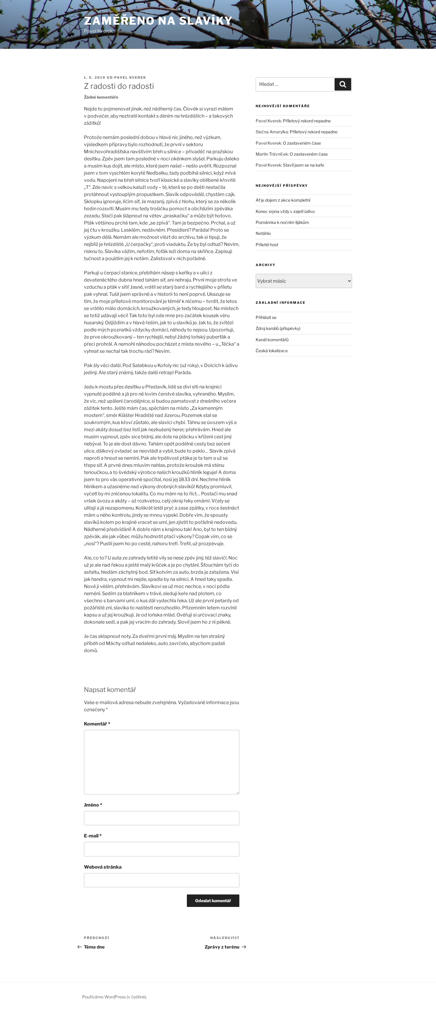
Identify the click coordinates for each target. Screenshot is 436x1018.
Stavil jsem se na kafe (303, 164)
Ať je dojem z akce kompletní (283, 200)
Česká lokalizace (272, 350)
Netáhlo (263, 233)
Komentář (97, 724)
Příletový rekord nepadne (307, 120)
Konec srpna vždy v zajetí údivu (285, 211)
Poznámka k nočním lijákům (282, 222)
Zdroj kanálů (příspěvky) (278, 328)
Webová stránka (103, 867)
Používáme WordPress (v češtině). (114, 996)
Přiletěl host (267, 244)
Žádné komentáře (101, 97)
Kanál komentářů (272, 339)
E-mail (93, 836)
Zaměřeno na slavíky (158, 20)
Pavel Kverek (130, 77)
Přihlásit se (266, 317)
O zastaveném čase (302, 143)
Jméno (93, 805)
